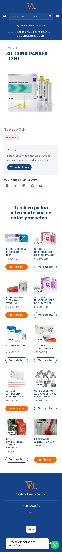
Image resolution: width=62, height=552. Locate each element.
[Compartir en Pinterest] (32, 186)
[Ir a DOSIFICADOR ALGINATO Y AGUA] (45, 427)
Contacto (31, 512)
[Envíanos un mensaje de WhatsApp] (55, 545)
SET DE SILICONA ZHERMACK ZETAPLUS (14, 300)
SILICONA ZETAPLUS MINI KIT (44, 347)
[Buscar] (50, 16)
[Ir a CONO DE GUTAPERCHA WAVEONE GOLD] (16, 378)
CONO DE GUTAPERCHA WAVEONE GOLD (14, 394)
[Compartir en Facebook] (7, 186)
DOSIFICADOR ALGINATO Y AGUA (44, 440)
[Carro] (57, 16)
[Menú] (4, 16)
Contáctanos (21, 167)
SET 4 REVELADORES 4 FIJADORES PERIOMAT (14, 443)
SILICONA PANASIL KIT (15, 347)
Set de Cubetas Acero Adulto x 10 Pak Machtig (45, 394)
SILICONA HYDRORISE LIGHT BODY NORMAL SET (45, 252)
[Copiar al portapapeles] (41, 186)
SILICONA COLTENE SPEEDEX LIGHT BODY (16, 252)
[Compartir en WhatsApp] (24, 186)
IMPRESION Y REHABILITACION (34, 32)
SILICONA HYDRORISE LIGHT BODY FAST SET (44, 300)
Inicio (10, 32)
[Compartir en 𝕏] (15, 186)
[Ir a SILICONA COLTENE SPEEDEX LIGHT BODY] (16, 237)
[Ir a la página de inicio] (31, 6)
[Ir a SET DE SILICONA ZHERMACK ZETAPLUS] (16, 285)
